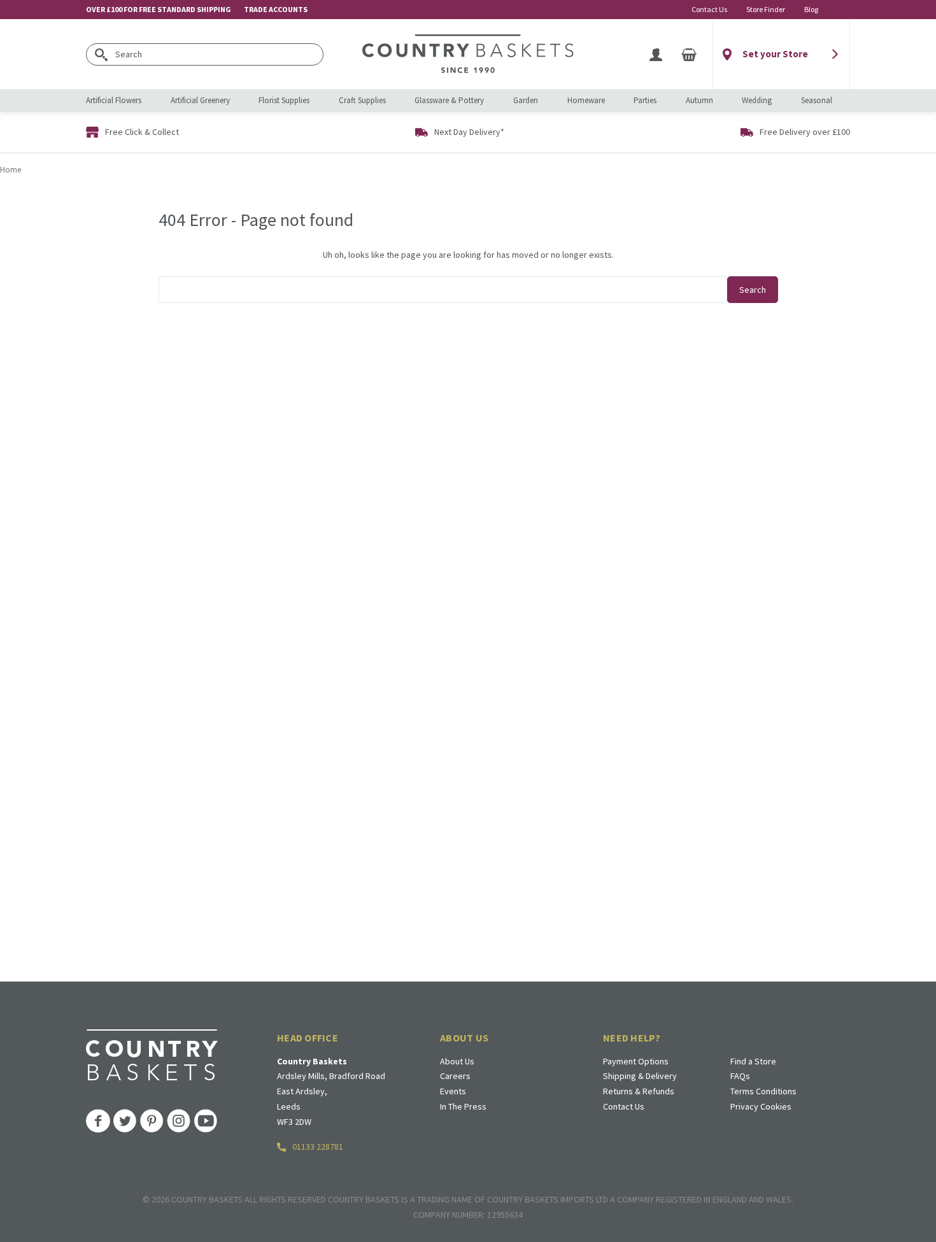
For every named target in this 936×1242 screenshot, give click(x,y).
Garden (525, 100)
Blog (811, 9)
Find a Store (753, 1061)
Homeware (586, 100)
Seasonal (816, 100)
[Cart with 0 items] (689, 54)
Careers (455, 1076)
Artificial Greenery (200, 100)
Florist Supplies (284, 100)
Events (453, 1091)
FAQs (740, 1076)
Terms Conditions (763, 1091)
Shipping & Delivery (640, 1076)
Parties (645, 100)
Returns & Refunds (638, 1091)
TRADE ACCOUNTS (276, 9)
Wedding (757, 100)
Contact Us (709, 9)
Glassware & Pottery (449, 100)
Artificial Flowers (113, 100)
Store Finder (765, 9)
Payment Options (636, 1061)
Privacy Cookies (760, 1106)
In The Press (463, 1106)
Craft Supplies (362, 100)
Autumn (699, 100)
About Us (457, 1061)
